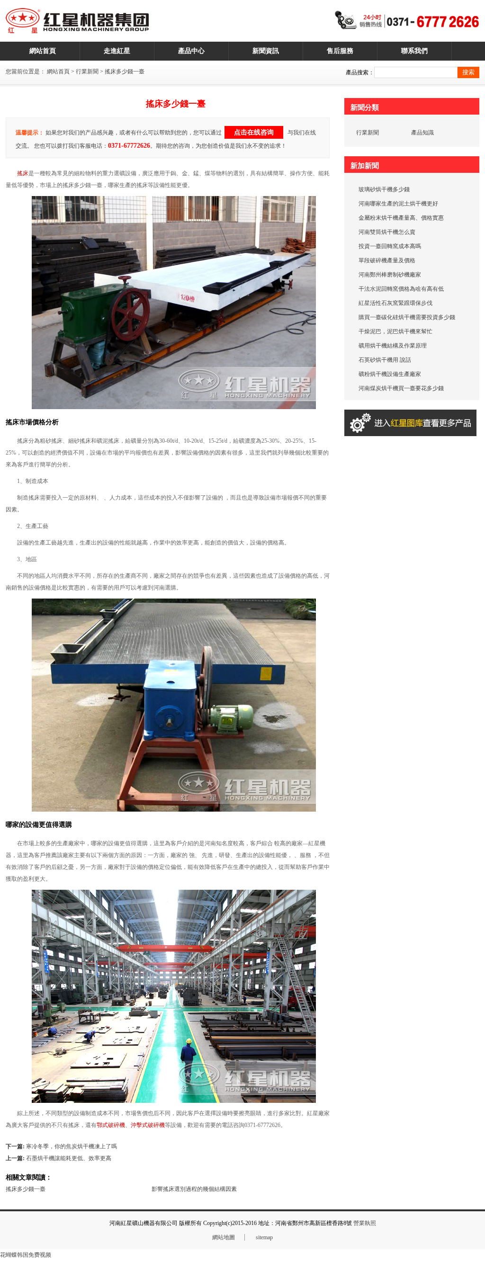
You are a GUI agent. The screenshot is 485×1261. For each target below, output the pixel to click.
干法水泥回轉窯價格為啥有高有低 (401, 289)
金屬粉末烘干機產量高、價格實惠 (401, 218)
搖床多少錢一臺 (25, 1189)
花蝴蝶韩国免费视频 (25, 1255)
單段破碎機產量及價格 (387, 260)
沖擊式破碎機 (148, 1125)
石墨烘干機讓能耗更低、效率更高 (68, 1158)
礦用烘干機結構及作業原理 (393, 345)
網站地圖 (223, 1237)
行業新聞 (87, 71)
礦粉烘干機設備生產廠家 (390, 374)
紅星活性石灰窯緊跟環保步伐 (395, 303)
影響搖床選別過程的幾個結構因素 (194, 1189)
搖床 (22, 173)
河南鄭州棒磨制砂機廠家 (390, 274)
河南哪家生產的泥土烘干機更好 (398, 203)
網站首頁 (58, 71)
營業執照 (364, 1223)
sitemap (264, 1237)
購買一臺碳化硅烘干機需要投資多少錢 (407, 317)
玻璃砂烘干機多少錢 (384, 189)
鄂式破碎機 (111, 1125)
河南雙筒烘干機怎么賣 (387, 232)
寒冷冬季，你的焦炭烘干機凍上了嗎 (71, 1146)
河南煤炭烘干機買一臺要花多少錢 (401, 388)
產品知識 (422, 132)
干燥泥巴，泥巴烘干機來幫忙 (395, 331)
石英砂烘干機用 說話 (385, 360)
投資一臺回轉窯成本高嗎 (390, 246)
